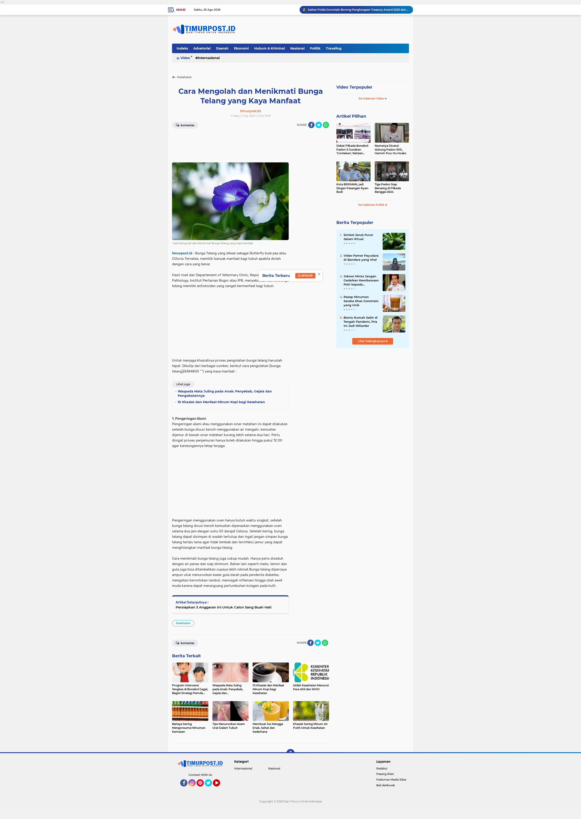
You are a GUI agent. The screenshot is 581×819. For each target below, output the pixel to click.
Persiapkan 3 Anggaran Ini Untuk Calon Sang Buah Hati (223, 607)
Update (306, 275)
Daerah (222, 48)
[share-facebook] (311, 125)
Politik (315, 48)
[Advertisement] (230, 149)
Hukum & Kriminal (269, 48)
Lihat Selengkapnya (372, 341)
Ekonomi (241, 48)
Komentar (187, 125)
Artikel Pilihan (351, 116)
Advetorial (202, 48)
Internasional (209, 58)
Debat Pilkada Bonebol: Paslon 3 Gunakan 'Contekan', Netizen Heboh (352, 149)
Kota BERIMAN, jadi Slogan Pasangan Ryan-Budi (352, 188)
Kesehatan (183, 623)
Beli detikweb (385, 785)
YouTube (219, 789)
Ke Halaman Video (372, 98)
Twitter (210, 789)
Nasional (297, 48)
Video (185, 58)
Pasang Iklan (385, 774)
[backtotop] (290, 753)
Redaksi (381, 768)
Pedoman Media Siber (391, 779)
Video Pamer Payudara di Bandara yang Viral (361, 257)
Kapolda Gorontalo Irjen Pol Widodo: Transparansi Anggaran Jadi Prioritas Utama (358, 9)
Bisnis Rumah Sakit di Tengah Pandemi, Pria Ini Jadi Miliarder (361, 322)
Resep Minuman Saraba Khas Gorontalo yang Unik (361, 301)
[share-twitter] (318, 125)
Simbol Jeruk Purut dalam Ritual (358, 237)
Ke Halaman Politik (371, 204)
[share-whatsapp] (326, 125)
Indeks (182, 48)
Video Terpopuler (354, 87)
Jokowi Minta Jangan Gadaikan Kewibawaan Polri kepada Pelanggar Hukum (361, 280)
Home (180, 10)
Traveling (334, 48)
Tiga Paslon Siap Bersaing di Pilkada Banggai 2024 (388, 188)
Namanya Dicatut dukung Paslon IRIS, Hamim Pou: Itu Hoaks (390, 149)
